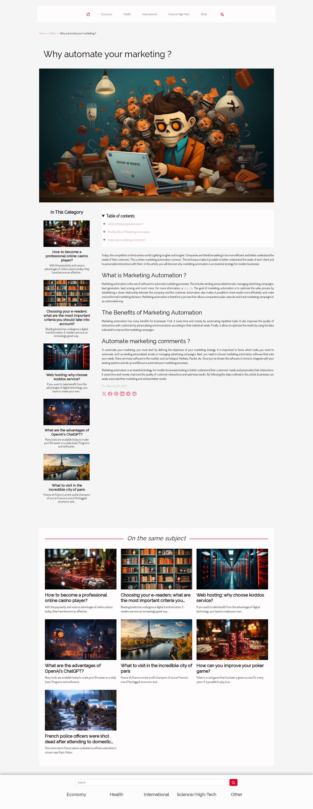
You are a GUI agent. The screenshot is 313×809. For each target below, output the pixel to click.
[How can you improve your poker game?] (232, 639)
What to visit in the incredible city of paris (67, 487)
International (150, 14)
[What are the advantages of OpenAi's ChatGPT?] (66, 412)
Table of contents (120, 215)
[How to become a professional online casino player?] (66, 233)
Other (204, 14)
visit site (188, 288)
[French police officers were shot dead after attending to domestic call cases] (80, 710)
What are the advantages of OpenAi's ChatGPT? (67, 432)
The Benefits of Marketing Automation (129, 232)
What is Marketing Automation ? (125, 224)
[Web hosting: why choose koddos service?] (66, 356)
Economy (106, 14)
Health (127, 14)
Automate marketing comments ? (127, 240)
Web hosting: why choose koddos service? (66, 377)
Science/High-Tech (178, 14)
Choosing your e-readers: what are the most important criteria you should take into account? (67, 317)
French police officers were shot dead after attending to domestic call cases (78, 741)
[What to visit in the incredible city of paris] (66, 467)
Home (42, 33)
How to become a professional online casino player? (67, 256)
